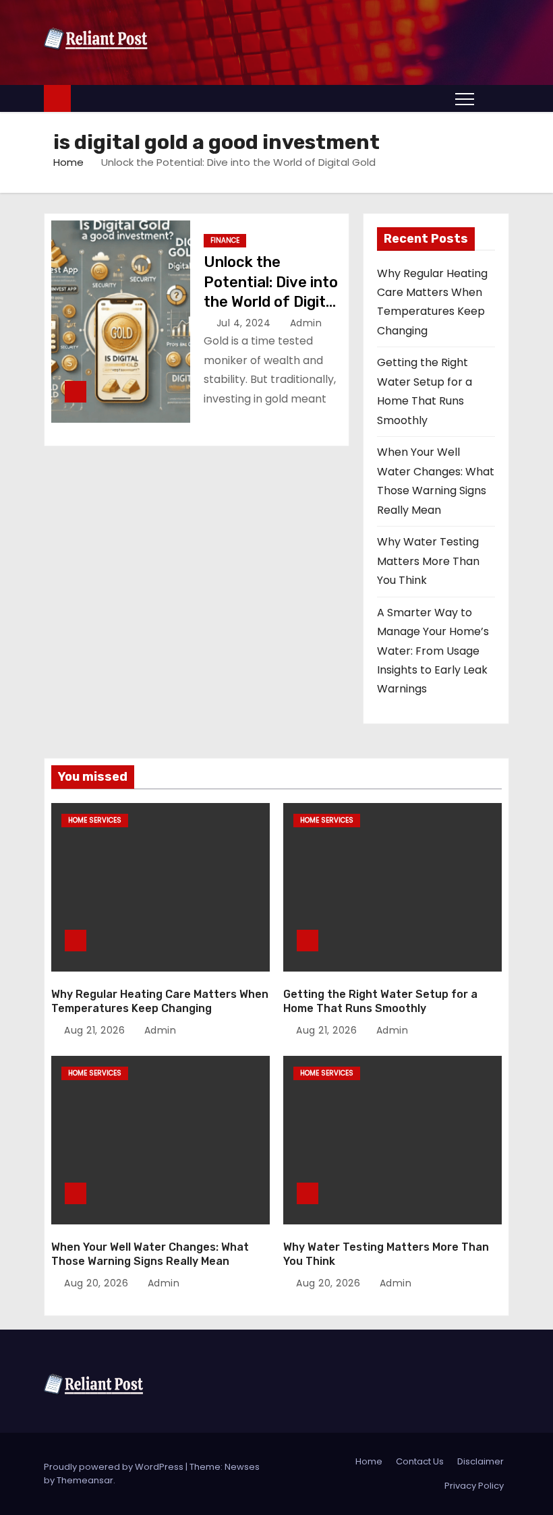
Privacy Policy (474, 1485)
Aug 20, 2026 (98, 1283)
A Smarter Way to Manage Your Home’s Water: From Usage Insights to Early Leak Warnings (433, 651)
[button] (495, 97)
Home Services (94, 820)
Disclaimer (480, 1461)
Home (68, 162)
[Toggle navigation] (464, 98)
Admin (304, 323)
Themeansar (85, 1480)
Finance (224, 240)
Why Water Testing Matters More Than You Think (428, 561)
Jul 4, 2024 (245, 323)
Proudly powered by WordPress (114, 1466)
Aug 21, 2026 (96, 1030)
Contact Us (420, 1461)
